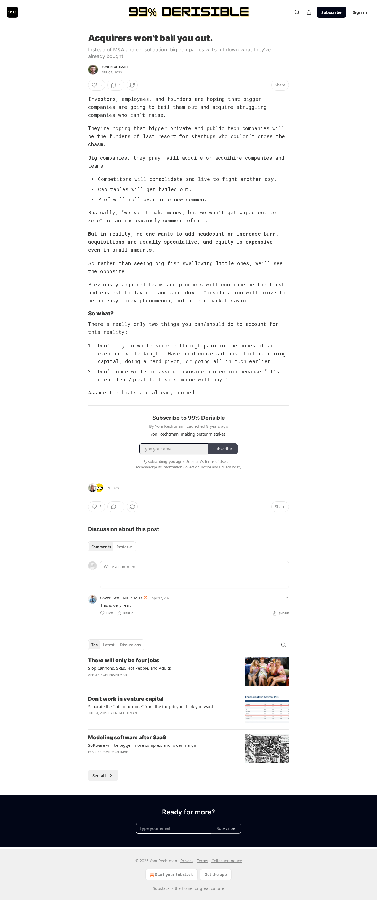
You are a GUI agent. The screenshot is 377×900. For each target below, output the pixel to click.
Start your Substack (174, 874)
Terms (202, 860)
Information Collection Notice (187, 466)
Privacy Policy (230, 466)
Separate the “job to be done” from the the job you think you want (150, 706)
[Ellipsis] (286, 597)
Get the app (216, 874)
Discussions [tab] (130, 644)
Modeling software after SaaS (127, 737)
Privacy (186, 860)
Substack (161, 888)
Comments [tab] (101, 546)
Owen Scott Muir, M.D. (121, 597)
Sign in (360, 12)
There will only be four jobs (123, 660)
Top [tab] (94, 644)
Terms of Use (215, 461)
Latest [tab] (109, 644)
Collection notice (226, 860)
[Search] (296, 12)
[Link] (80, 313)
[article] (188, 672)
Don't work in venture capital (126, 699)
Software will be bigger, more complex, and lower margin (142, 745)
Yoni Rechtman (114, 67)
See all (99, 775)
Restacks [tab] (124, 546)
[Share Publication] (309, 12)
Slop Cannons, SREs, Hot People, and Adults (129, 668)
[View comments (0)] (143, 720)
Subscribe (331, 12)
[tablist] (112, 546)
